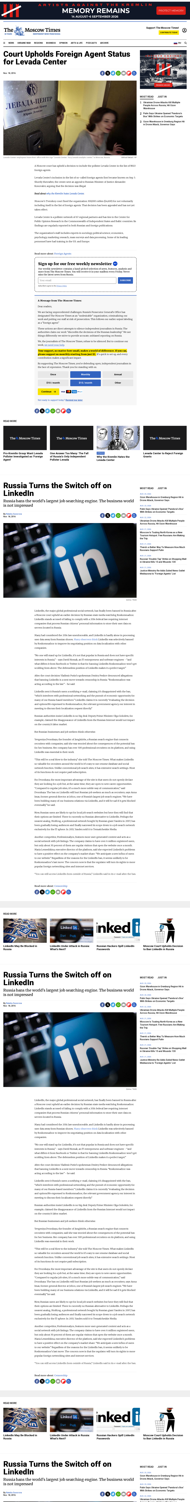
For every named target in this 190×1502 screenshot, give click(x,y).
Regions (38, 43)
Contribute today (168, 32)
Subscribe (125, 280)
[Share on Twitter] (107, 73)
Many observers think (86, 639)
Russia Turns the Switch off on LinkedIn (57, 489)
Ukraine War (24, 43)
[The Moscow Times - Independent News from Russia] (31, 30)
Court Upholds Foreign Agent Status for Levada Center (66, 57)
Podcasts (91, 43)
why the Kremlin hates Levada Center (65, 193)
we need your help (54, 345)
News (11, 43)
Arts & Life (77, 43)
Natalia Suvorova (14, 514)
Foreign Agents (62, 253)
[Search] (185, 43)
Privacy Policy (61, 286)
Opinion (63, 43)
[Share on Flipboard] (128, 73)
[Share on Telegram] (113, 73)
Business (51, 43)
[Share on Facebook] (102, 73)
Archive (104, 43)
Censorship (60, 886)
